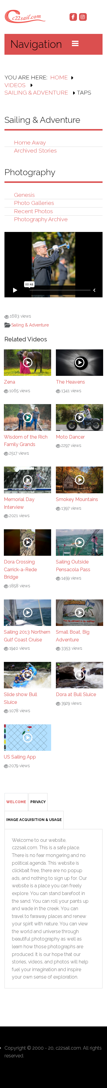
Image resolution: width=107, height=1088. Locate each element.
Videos (15, 85)
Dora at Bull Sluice (76, 694)
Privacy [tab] (38, 802)
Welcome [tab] (16, 802)
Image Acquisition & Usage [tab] (34, 820)
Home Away (30, 142)
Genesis (24, 194)
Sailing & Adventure (37, 92)
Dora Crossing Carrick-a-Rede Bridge (20, 569)
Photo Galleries (34, 203)
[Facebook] (73, 17)
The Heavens (70, 382)
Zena (9, 382)
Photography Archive (41, 219)
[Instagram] (83, 17)
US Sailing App (20, 757)
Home (59, 77)
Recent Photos (33, 211)
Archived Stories (35, 150)
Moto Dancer (70, 437)
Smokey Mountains (77, 499)
